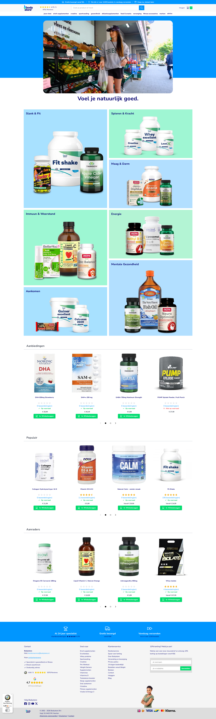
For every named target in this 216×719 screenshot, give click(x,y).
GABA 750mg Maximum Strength (129, 397)
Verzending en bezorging (117, 659)
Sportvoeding (85, 659)
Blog (110, 678)
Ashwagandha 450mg (128, 581)
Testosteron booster (87, 678)
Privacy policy (113, 662)
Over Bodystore (114, 656)
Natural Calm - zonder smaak (128, 489)
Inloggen (111, 675)
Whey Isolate (171, 581)
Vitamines (84, 673)
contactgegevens (34, 657)
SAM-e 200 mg (86, 397)
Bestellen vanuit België (116, 667)
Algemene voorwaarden (49, 716)
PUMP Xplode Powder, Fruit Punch (171, 397)
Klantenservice (113, 651)
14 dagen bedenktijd (115, 665)
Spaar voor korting (115, 654)
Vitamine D (84, 675)
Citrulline (83, 686)
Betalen (111, 670)
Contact (111, 673)
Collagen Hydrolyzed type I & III (44, 489)
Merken (162, 14)
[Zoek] (141, 7)
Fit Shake (171, 489)
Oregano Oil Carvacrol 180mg (44, 581)
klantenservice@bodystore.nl (38, 653)
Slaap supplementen (88, 681)
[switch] (7, 710)
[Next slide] (115, 423)
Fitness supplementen (88, 689)
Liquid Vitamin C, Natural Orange (87, 581)
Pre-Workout (84, 665)
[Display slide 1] (105, 423)
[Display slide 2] (110, 423)
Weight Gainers (86, 667)
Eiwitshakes (84, 654)
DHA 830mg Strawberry (44, 397)
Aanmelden (185, 668)
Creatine (83, 662)
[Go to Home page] (28, 8)
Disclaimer (63, 716)
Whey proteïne (85, 656)
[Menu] (11, 695)
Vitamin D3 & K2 (86, 489)
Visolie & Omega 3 (87, 692)
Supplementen (85, 670)
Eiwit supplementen (87, 651)
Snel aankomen (86, 684)
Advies (169, 13)
